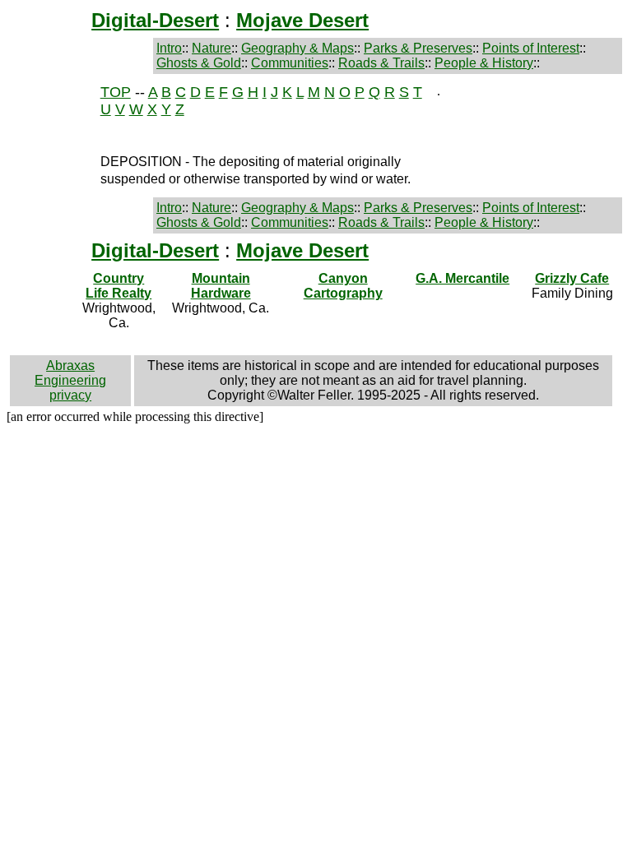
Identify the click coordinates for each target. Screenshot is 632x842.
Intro (169, 48)
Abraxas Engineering (70, 373)
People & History (483, 63)
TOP (115, 92)
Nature (211, 48)
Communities (289, 63)
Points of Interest (530, 48)
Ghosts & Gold (198, 63)
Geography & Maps (297, 48)
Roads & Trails (381, 63)
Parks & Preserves (418, 48)
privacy (70, 395)
